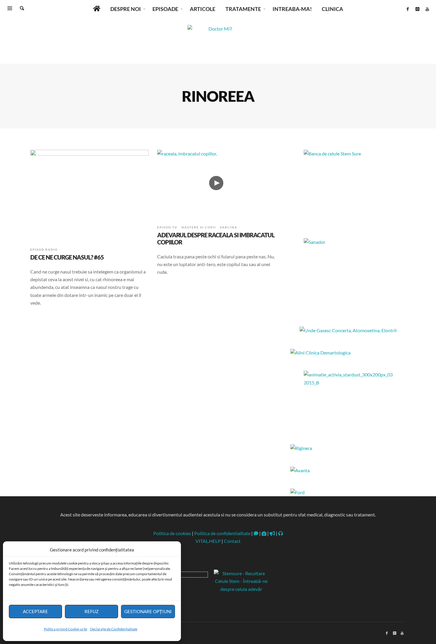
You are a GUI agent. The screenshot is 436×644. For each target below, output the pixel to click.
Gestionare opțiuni (148, 611)
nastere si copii (199, 227)
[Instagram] (417, 9)
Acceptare (35, 611)
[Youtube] (427, 9)
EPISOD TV (167, 227)
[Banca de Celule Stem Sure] (348, 187)
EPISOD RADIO (44, 249)
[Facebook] (407, 9)
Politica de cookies (172, 533)
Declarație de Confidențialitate (113, 629)
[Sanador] (348, 275)
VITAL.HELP (208, 541)
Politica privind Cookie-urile (65, 629)
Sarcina (228, 227)
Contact (232, 541)
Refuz (91, 611)
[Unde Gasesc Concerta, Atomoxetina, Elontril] (348, 330)
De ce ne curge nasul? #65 (67, 257)
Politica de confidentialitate (222, 533)
